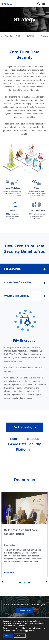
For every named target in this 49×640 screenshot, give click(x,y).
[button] (45, 3)
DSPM (30, 36)
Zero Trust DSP (12, 36)
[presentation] (20, 582)
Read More (9, 573)
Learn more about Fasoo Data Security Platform (24, 444)
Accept (7, 635)
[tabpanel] (24, 535)
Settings (20, 635)
